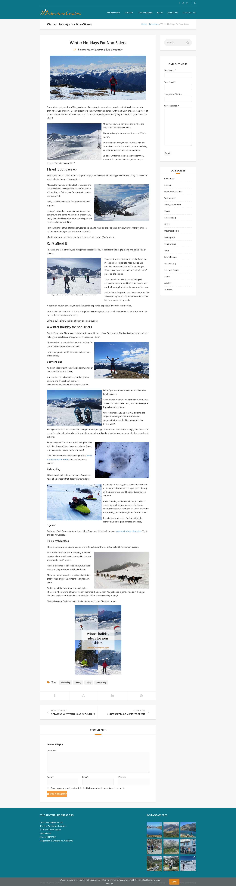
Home (144, 24)
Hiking (167, 211)
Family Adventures (94, 49)
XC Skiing (168, 289)
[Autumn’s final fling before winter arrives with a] (154, 830)
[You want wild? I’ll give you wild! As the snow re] (154, 863)
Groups (129, 12)
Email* (85, 777)
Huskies (78, 682)
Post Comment (58, 794)
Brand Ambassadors (173, 191)
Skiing (107, 49)
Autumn (167, 185)
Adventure (154, 24)
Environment (170, 198)
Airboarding (65, 682)
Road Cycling (170, 244)
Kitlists (167, 224)
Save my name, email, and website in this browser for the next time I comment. (87, 788)
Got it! (174, 882)
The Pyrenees (145, 12)
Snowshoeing (116, 49)
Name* (50, 777)
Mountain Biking (171, 231)
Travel (167, 276)
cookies (109, 883)
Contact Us (189, 12)
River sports (169, 237)
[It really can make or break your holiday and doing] (188, 846)
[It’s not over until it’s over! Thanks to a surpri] (188, 863)
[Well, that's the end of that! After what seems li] (171, 863)
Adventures (113, 12)
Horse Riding (170, 217)
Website (122, 777)
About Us (172, 12)
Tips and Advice (171, 270)
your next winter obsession (128, 531)
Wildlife (167, 283)
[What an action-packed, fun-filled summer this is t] (154, 846)
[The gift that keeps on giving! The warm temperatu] (171, 830)
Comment (51, 750)
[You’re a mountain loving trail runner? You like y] (171, 846)
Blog (160, 12)
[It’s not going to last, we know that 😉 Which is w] (188, 830)
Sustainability (170, 263)
